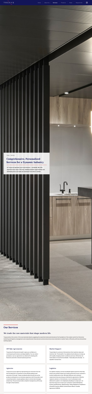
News (70, 2)
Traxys (7, 155)
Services (55, 2)
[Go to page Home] (9, 2)
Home (39, 2)
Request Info (79, 2)
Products (63, 2)
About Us (46, 2)
